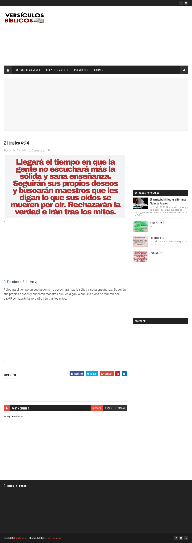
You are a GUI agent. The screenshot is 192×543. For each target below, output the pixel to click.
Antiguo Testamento (28, 70)
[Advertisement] (120, 35)
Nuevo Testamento (57, 70)
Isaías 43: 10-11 (157, 222)
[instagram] (186, 3)
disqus (108, 408)
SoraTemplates (21, 537)
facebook (120, 408)
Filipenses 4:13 (157, 237)
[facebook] (181, 3)
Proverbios (81, 70)
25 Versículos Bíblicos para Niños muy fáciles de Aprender (168, 201)
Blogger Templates (52, 537)
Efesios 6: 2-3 (156, 253)
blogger (96, 408)
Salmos (98, 70)
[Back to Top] (186, 538)
